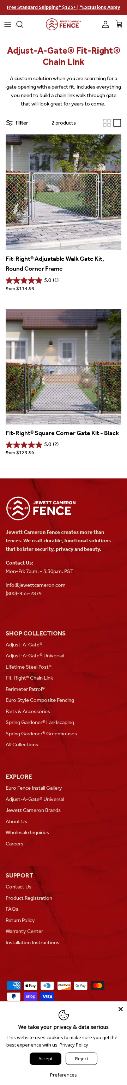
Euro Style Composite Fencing (40, 700)
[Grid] (107, 123)
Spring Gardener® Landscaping (40, 722)
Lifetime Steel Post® (29, 667)
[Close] (120, 1007)
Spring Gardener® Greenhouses (41, 733)
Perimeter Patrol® (25, 689)
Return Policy (20, 920)
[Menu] (8, 24)
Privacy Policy (74, 1045)
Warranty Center (24, 931)
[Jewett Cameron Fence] (63, 24)
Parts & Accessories (28, 711)
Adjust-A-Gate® (24, 644)
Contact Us (18, 887)
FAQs (12, 909)
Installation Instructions (32, 942)
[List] (117, 123)
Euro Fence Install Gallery (34, 788)
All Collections (22, 744)
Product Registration (29, 898)
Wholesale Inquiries (27, 832)
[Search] (23, 24)
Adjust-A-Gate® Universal (35, 655)
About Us (16, 821)
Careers (14, 843)
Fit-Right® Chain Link (29, 678)
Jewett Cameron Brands (33, 810)
